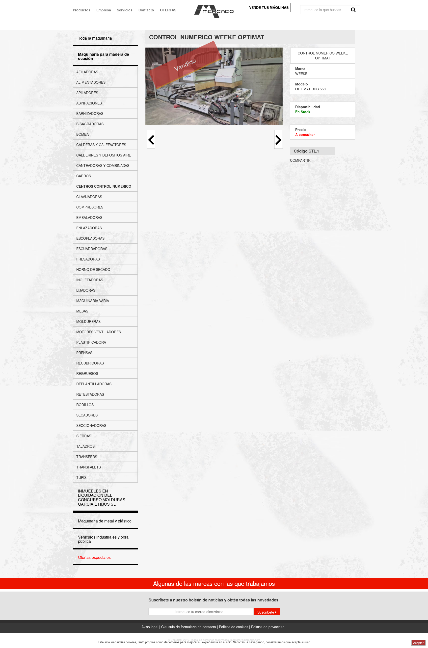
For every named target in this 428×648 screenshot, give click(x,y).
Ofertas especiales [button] (94, 557)
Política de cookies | (235, 626)
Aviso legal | (151, 626)
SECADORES (87, 415)
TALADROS (85, 446)
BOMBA (82, 134)
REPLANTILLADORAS (93, 383)
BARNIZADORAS (89, 113)
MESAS (82, 311)
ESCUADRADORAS (91, 248)
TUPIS (81, 477)
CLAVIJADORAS (89, 196)
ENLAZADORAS (89, 227)
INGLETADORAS (89, 279)
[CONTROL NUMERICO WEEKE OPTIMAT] (214, 86)
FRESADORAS (88, 259)
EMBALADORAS (89, 217)
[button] (103, 56)
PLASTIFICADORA (91, 342)
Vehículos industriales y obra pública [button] (103, 539)
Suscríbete (266, 612)
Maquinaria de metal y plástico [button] (105, 521)
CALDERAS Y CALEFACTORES (101, 144)
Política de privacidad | (269, 626)
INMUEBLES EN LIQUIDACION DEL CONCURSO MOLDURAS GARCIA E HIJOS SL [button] (101, 497)
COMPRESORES (89, 207)
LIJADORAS (85, 290)
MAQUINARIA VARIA (92, 300)
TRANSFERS (86, 456)
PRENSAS (84, 352)
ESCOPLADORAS (90, 238)
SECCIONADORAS (91, 425)
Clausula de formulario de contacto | (190, 626)
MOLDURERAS (88, 321)
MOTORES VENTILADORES (98, 331)
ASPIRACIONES (89, 103)
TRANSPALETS (88, 467)
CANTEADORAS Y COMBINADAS (102, 165)
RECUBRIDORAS (90, 363)
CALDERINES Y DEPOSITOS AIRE (103, 155)
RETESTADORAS (90, 394)
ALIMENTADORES (91, 82)
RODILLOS (85, 404)
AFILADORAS (87, 71)
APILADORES (87, 92)
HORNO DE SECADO (93, 269)
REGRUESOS (87, 373)
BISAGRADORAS (90, 123)
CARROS (83, 175)
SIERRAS (83, 435)
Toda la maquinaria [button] (95, 38)
